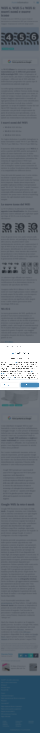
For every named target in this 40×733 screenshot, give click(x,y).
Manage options (10, 385)
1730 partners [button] (13, 362)
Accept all (30, 385)
